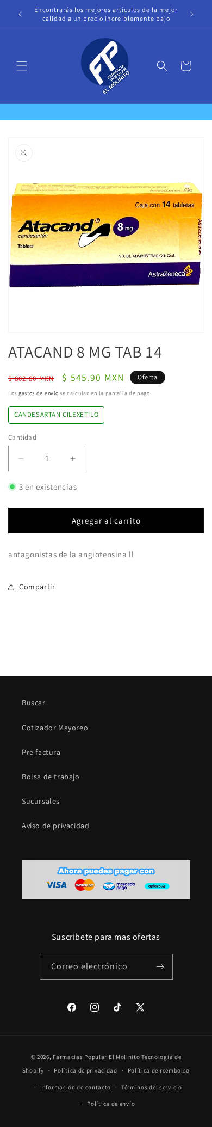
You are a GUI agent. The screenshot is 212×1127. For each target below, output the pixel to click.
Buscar (34, 702)
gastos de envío (38, 393)
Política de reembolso (159, 1070)
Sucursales (41, 801)
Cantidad (22, 437)
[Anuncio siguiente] (192, 14)
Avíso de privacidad (55, 825)
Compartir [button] (37, 587)
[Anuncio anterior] (20, 14)
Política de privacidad (85, 1070)
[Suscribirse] (160, 967)
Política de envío (111, 1103)
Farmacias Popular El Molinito (96, 1057)
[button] (22, 66)
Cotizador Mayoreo (55, 727)
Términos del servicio (151, 1087)
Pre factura (41, 752)
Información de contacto (75, 1087)
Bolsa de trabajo (51, 776)
